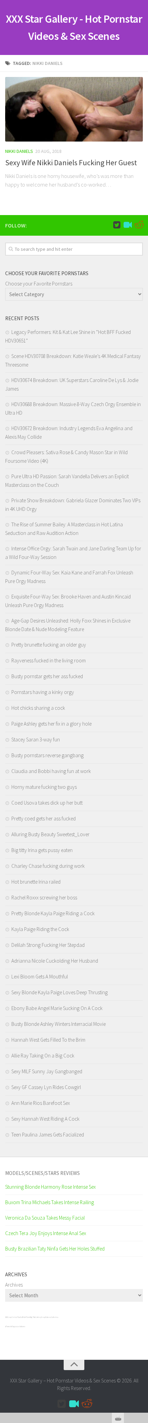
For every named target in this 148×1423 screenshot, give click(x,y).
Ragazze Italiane (18, 1326)
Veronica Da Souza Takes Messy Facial (45, 1217)
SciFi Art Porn (25, 1317)
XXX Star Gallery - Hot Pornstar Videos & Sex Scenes (74, 27)
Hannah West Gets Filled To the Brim (48, 1040)
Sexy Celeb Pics (13, 1317)
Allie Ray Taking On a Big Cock (42, 1055)
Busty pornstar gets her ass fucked (47, 676)
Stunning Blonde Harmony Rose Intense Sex (50, 1187)
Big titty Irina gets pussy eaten (42, 850)
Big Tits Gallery (35, 1317)
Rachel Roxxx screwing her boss (44, 897)
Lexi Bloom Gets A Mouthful (39, 976)
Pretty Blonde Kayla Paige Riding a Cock (53, 913)
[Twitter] (117, 225)
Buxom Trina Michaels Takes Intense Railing (49, 1202)
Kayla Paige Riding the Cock (40, 929)
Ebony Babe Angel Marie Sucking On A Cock (57, 1008)
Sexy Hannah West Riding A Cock (45, 1119)
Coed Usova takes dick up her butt (47, 802)
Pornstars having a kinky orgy (42, 692)
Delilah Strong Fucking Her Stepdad (48, 945)
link (142, 1315)
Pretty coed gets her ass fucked (43, 818)
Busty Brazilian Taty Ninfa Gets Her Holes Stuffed (55, 1248)
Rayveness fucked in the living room (48, 660)
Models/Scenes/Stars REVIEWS (42, 1173)
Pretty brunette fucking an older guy (48, 644)
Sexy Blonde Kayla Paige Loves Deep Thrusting (59, 992)
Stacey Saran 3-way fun (35, 739)
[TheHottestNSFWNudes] (139, 225)
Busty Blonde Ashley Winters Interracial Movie (58, 1024)
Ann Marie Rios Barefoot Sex (40, 1103)
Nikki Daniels (19, 151)
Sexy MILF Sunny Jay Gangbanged (46, 1071)
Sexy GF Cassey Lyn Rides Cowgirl (46, 1087)
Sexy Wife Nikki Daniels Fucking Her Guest (71, 162)
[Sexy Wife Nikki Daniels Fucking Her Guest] (74, 109)
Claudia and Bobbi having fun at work (51, 771)
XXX (6, 1317)
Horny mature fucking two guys (44, 787)
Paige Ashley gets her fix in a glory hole (51, 723)
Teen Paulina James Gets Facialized (47, 1134)
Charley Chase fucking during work (48, 866)
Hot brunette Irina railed (36, 881)
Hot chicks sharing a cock (38, 708)
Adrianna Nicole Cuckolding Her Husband (54, 960)
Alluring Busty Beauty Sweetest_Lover (50, 834)
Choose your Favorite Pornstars (38, 283)
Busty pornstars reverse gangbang (47, 755)
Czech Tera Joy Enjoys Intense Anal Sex (45, 1233)
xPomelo (8, 1326)
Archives (14, 1284)
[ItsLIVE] (128, 225)
